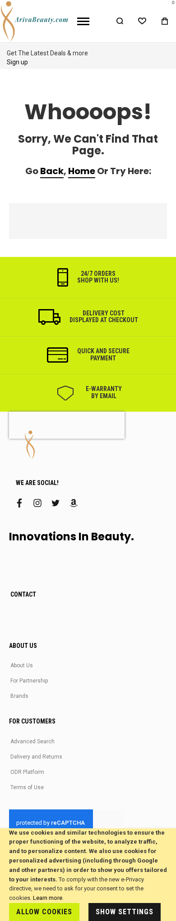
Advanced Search (32, 741)
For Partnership (29, 681)
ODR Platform (27, 772)
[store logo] (35, 21)
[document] (88, 874)
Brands (19, 696)
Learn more (47, 897)
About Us (21, 665)
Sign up (17, 62)
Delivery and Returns (36, 757)
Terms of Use (27, 787)
